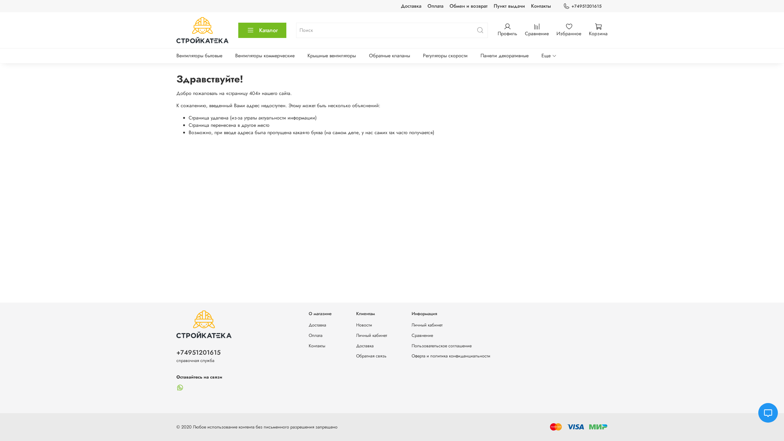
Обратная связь (371, 356)
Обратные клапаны (389, 55)
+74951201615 (586, 6)
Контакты (541, 5)
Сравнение (422, 335)
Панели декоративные (505, 55)
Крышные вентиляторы (331, 55)
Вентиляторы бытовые (199, 55)
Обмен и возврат (469, 5)
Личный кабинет (371, 335)
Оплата (435, 5)
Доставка (411, 5)
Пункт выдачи (509, 5)
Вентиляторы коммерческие (265, 55)
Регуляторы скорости (445, 55)
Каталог (268, 30)
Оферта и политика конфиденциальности (451, 356)
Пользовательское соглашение (442, 346)
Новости (364, 325)
